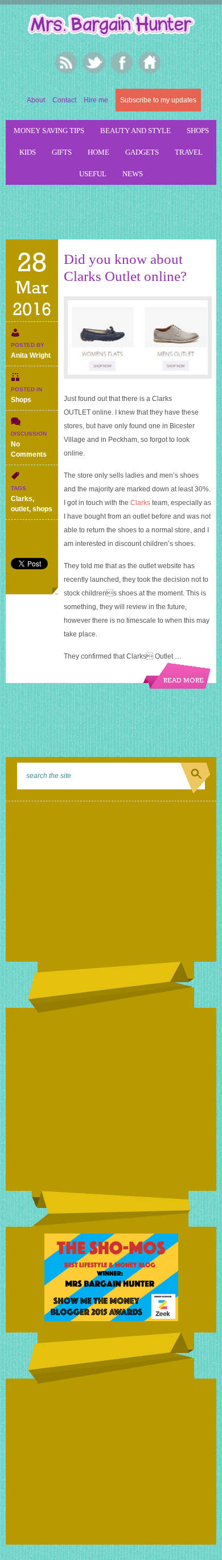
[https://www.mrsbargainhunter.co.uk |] (111, 26)
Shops (198, 130)
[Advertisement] (114, 210)
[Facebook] (121, 62)
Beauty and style (135, 130)
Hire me (96, 100)
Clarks (21, 499)
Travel (189, 152)
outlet (20, 509)
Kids (27, 152)
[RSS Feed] (65, 62)
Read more (183, 680)
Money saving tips (49, 130)
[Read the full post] (137, 337)
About (36, 100)
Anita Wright (31, 355)
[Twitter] (93, 62)
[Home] (149, 62)
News (132, 173)
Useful (92, 173)
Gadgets (142, 152)
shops (42, 509)
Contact (64, 100)
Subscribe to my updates (158, 100)
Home (98, 152)
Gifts (62, 152)
